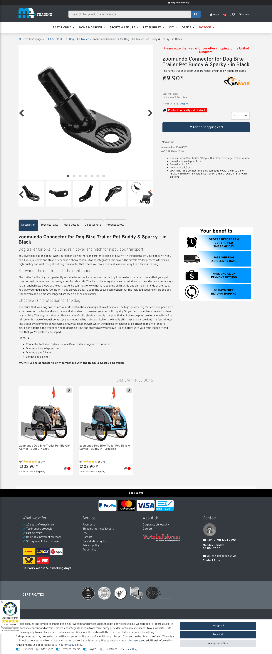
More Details (71, 225)
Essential (27, 649)
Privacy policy (91, 545)
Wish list (169, 142)
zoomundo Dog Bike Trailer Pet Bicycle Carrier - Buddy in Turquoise (104, 447)
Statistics (47, 649)
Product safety (115, 225)
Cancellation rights (94, 541)
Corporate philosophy (156, 525)
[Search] (195, 14)
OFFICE (186, 27)
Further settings (129, 649)
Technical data (49, 225)
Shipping (184, 103)
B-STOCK (205, 27)
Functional (112, 649)
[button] (68, 176)
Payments (89, 525)
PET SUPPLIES (152, 27)
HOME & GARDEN (90, 27)
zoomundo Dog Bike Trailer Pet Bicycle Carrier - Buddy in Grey (44, 447)
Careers (147, 529)
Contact (87, 537)
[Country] (224, 14)
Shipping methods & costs (98, 529)
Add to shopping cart (207, 127)
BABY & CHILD (62, 27)
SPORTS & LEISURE (122, 27)
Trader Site (89, 550)
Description (28, 225)
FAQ (85, 533)
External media (71, 649)
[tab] (28, 225)
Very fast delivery (162, 2)
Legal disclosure (130, 641)
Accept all (218, 625)
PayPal (93, 649)
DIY (171, 27)
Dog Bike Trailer (78, 39)
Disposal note (93, 225)
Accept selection (218, 643)
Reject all (218, 634)
